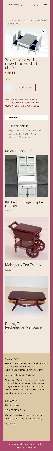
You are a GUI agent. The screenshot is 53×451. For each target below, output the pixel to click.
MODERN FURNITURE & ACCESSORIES (22, 106)
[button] (43, 31)
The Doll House (21, 444)
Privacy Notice (36, 444)
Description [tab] (13, 117)
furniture (24, 20)
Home (7, 20)
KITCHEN (15, 20)
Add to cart (26, 87)
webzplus (31, 447)
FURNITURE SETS (31, 102)
